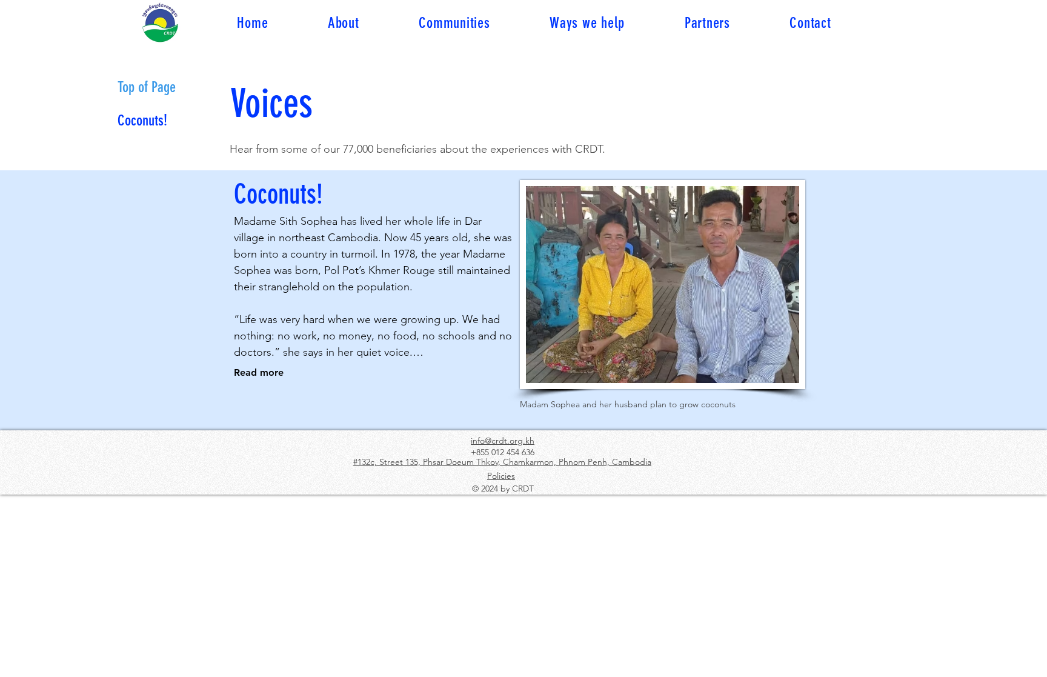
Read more (259, 372)
